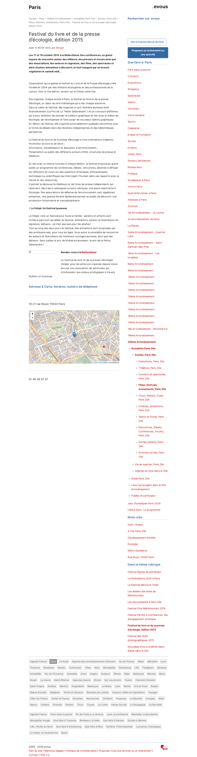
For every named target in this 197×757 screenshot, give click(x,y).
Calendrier (134, 128)
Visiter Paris (134, 154)
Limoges (150, 698)
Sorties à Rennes (137, 720)
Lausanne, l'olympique (148, 726)
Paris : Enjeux (135, 524)
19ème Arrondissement (141, 335)
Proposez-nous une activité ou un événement (125, 750)
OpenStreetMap (101, 362)
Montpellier (109, 667)
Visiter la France (60, 698)
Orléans (45, 704)
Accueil (32, 18)
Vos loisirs (133, 108)
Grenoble (72, 673)
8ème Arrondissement (140, 263)
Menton (64, 686)
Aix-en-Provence (54, 673)
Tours (80, 704)
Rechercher (92, 698)
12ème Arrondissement (141, 289)
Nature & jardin (38, 692)
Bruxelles (78, 698)
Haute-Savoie (119, 704)
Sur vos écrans (113, 680)
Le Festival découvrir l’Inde (143, 584)
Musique (161, 667)
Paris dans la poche (139, 69)
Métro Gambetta (137, 550)
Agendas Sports (81, 680)
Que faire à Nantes (113, 720)
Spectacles (134, 95)
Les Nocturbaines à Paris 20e (144, 602)
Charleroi (108, 698)
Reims (127, 686)
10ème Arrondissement (141, 276)
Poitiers (69, 704)
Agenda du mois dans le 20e (151, 470)
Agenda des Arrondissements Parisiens (93, 661)
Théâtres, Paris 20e (150, 368)
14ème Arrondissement (141, 303)
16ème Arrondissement (141, 316)
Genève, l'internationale (119, 726)
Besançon (93, 686)
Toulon (128, 680)
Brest (162, 673)
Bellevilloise (89, 252)
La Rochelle (155, 704)
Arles (83, 673)
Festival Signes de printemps (144, 571)
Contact (33, 755)
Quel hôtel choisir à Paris (142, 193)
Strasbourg (125, 667)
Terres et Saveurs (73, 692)
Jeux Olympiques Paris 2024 (144, 503)
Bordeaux (49, 667)
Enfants (132, 147)
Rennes (151, 673)
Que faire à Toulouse (64, 720)
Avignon (105, 673)
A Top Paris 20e (137, 531)
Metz (161, 698)
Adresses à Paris (137, 199)
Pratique (132, 173)
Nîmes (117, 673)
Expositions (134, 82)
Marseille (152, 661)
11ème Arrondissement (141, 283)
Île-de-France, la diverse (89, 714)
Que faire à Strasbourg (68, 726)
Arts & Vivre (140, 686)
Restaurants (135, 167)
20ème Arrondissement (59, 18)
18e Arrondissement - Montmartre (147, 328)
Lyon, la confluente (117, 714)
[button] (74, 334)
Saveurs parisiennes (139, 160)
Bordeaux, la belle (90, 720)
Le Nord (64, 661)
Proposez (121, 698)
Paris (35, 7)
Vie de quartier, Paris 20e (149, 464)
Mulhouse (138, 673)
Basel (64, 732)
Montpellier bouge (40, 720)
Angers (94, 673)
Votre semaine (136, 115)
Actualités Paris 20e (84, 18)
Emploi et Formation (139, 134)
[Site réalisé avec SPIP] (164, 748)
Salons (131, 102)
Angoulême (78, 686)
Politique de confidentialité (81, 750)
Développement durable (141, 537)
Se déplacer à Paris (139, 180)
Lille (137, 667)
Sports (131, 121)
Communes (75, 667)
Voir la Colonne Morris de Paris (147, 42)
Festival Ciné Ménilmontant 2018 (147, 608)
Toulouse (35, 667)
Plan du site (35, 750)
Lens (117, 686)
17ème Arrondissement (141, 322)
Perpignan (148, 667)
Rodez (154, 686)
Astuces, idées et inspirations (128, 692)
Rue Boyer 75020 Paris (141, 557)
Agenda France (38, 661)
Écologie (132, 544)
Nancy (33, 704)
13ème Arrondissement (141, 296)
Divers (97, 680)
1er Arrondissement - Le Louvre (146, 212)
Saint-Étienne (61, 680)
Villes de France (39, 698)
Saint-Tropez (37, 686)
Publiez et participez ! (143, 495)
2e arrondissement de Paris (143, 219)
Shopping (133, 89)
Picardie (57, 704)
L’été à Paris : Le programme (144, 509)
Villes (88, 667)
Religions (55, 692)
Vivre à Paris (135, 186)
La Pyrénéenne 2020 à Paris (144, 578)
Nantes (62, 667)
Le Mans (106, 686)
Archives (133, 206)
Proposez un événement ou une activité (148, 52)
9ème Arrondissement (140, 270)
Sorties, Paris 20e (107, 18)
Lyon (163, 661)
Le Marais (133, 225)
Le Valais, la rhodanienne (44, 732)
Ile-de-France (126, 661)
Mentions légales (54, 750)
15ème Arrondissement (141, 309)
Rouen (33, 680)
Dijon (127, 673)
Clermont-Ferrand (145, 680)
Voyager (152, 692)
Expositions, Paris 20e (151, 361)
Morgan (60, 47)
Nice (97, 667)
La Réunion (136, 698)
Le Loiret (103, 704)
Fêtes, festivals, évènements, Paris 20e (49, 22)
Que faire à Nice (94, 726)
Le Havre (45, 680)
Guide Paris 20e (140, 478)
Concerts (133, 76)
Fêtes (141, 661)
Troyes (90, 704)
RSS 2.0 (44, 755)
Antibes (52, 686)
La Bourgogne (137, 704)
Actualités (35, 673)
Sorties (132, 141)
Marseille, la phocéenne (144, 714)
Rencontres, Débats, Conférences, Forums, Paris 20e (151, 431)
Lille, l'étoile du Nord (41, 726)
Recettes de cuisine (98, 692)
